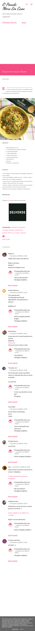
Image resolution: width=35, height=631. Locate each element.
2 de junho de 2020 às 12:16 (18, 292)
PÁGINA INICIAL (9, 23)
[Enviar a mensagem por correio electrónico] (3, 237)
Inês (9, 467)
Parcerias (19, 230)
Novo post (11, 343)
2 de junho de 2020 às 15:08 (18, 370)
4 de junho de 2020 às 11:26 (18, 542)
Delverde (16, 147)
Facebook (23, 476)
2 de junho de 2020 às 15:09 (18, 409)
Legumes (5, 230)
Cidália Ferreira (13, 501)
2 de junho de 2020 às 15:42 (18, 443)
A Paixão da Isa (13, 441)
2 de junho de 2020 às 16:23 (18, 503)
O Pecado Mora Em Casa (13, 6)
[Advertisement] (17, 46)
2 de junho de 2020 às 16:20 (21, 467)
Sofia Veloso (12, 331)
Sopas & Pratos (20, 233)
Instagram (11, 478)
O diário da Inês (13, 476)
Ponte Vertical (8, 233)
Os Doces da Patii (14, 540)
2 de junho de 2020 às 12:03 (18, 256)
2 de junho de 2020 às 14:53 (18, 333)
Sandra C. (11, 253)
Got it (22, 629)
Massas (12, 230)
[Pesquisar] (27, 3)
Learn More (15, 629)
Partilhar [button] (6, 239)
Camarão (14, 227)
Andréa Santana (13, 290)
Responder (12, 285)
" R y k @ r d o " (13, 368)
